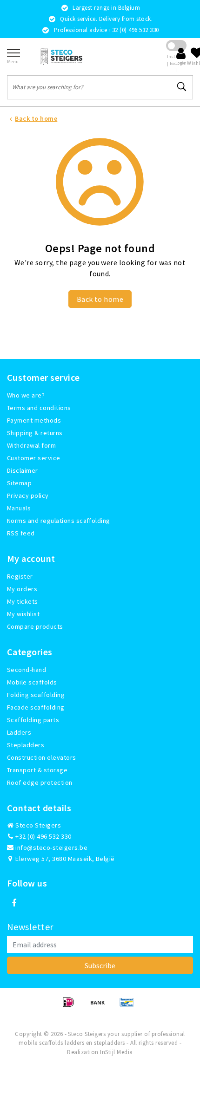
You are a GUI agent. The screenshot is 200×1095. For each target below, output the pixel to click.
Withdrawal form (31, 445)
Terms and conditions (39, 408)
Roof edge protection (40, 782)
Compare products (35, 626)
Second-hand (26, 669)
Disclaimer (22, 470)
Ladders (19, 732)
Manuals (19, 508)
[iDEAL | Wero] (71, 1006)
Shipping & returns (35, 433)
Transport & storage (37, 770)
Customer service (33, 458)
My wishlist (23, 614)
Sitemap (19, 483)
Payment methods (34, 420)
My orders (22, 589)
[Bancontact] (129, 1006)
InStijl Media (116, 1052)
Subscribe (100, 965)
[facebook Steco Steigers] (14, 903)
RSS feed (21, 533)
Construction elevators (41, 757)
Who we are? (26, 395)
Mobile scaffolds (32, 682)
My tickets (22, 601)
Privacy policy (28, 495)
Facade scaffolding (36, 707)
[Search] (181, 86)
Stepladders (25, 745)
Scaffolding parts (33, 720)
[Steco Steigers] (61, 56)
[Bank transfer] (100, 1006)
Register (20, 576)
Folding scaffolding (36, 695)
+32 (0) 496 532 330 (43, 836)
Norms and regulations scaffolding (58, 520)
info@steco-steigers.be (51, 847)
